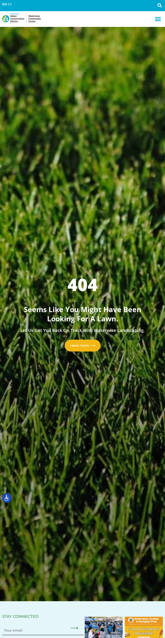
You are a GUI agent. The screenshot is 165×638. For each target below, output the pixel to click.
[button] (158, 19)
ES (10, 4)
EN (4, 4)
